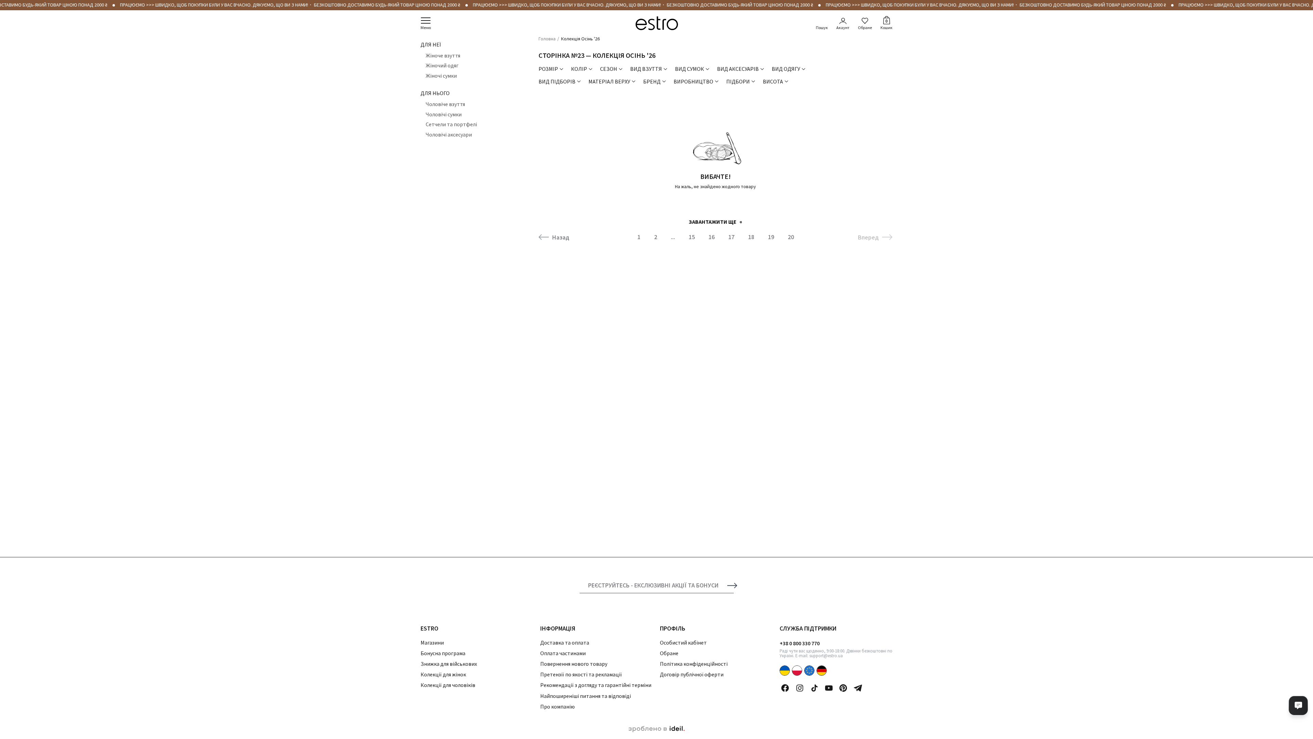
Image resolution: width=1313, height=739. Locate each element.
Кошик (886, 24)
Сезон (608, 68)
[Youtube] (828, 688)
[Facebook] (785, 688)
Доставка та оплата (564, 642)
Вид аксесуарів (738, 68)
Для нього (435, 93)
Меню (426, 27)
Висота (773, 81)
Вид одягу (786, 68)
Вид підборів (557, 81)
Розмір (548, 68)
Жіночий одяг (442, 65)
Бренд (652, 81)
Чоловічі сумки (444, 114)
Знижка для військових (449, 663)
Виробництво (693, 81)
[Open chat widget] (1298, 705)
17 (731, 237)
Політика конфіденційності (694, 663)
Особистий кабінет (683, 642)
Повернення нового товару (573, 663)
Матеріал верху (609, 81)
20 (791, 237)
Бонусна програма (443, 653)
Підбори (738, 81)
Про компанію (557, 706)
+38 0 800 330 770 (800, 643)
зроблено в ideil (656, 729)
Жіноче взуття (443, 55)
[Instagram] (800, 688)
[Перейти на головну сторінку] (656, 23)
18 (751, 237)
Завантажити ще (713, 221)
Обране (865, 27)
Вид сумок (689, 68)
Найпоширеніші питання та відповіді (585, 695)
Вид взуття (646, 68)
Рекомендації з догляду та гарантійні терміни (595, 685)
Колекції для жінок (443, 674)
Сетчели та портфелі (451, 124)
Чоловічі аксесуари (449, 134)
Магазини (432, 642)
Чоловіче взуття (445, 104)
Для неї (431, 44)
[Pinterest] (843, 688)
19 (771, 237)
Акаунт (842, 27)
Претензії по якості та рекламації (581, 674)
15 (692, 237)
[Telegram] (858, 688)
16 (711, 237)
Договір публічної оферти (692, 674)
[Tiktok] (814, 688)
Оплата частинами (563, 653)
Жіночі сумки (441, 75)
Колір (579, 68)
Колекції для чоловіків (448, 685)
